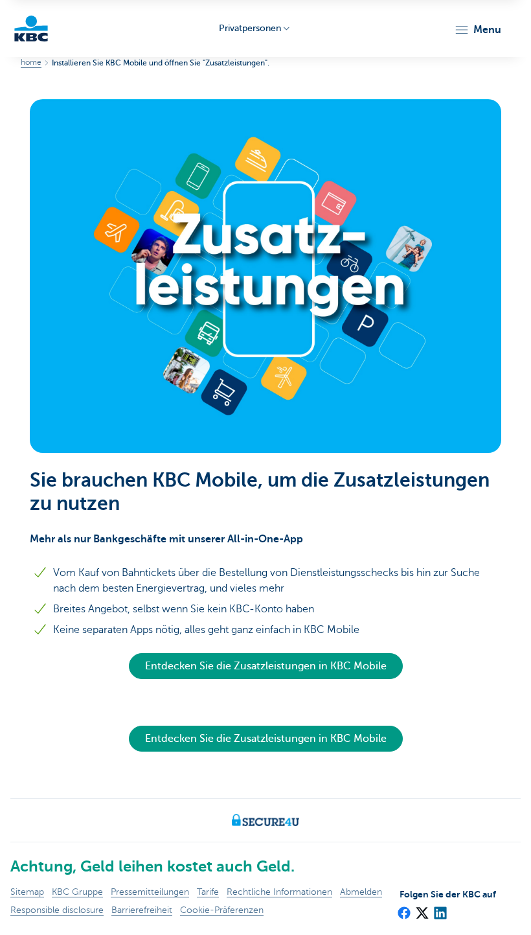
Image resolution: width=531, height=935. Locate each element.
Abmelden (361, 892)
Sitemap (27, 892)
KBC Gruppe (77, 892)
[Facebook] (403, 908)
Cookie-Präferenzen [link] (222, 910)
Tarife (208, 892)
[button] (477, 29)
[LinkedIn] (439, 908)
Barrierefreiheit (141, 910)
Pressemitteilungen (150, 892)
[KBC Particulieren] (31, 28)
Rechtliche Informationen (279, 892)
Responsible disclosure (57, 910)
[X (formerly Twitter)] (421, 908)
